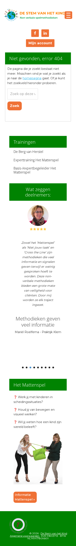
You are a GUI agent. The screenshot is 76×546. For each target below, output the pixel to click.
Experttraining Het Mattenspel (36, 160)
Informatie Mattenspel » (25, 497)
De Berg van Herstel (28, 151)
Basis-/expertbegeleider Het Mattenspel (35, 170)
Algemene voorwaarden (25, 535)
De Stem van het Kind (34, 15)
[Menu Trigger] (68, 15)
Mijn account (40, 43)
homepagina (32, 78)
